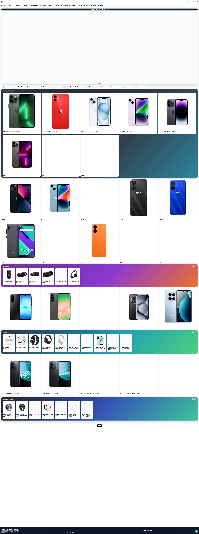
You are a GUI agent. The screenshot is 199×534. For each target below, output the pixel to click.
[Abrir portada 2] (99, 47)
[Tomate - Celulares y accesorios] (1, 2)
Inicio (10, 5)
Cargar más (99, 425)
